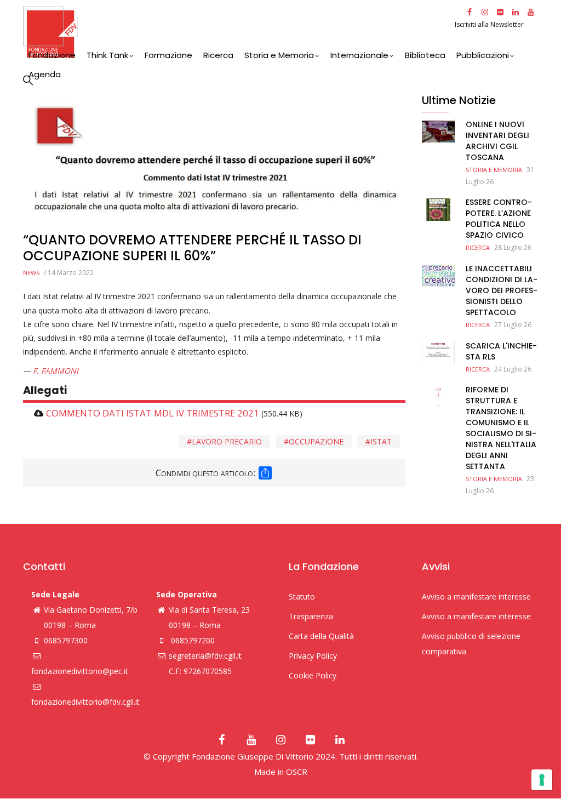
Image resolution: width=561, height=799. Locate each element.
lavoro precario (227, 441)
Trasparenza (311, 616)
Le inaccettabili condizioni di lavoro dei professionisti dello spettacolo (501, 290)
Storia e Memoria (279, 55)
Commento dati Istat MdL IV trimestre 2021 (152, 413)
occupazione (316, 441)
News (31, 273)
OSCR (296, 771)
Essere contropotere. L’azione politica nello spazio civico (499, 219)
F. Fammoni (55, 371)
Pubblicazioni (482, 55)
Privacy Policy (313, 655)
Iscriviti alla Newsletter (490, 24)
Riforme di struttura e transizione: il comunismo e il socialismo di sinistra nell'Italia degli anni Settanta (501, 428)
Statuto (302, 596)
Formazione (168, 55)
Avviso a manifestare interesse (476, 596)
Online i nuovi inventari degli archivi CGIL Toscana (497, 141)
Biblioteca (425, 55)
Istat (381, 441)
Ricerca (218, 55)
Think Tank (107, 55)
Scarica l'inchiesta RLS (501, 351)
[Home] (237, 32)
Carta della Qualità (321, 636)
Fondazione (52, 55)
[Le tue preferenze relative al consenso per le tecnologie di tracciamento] (541, 779)
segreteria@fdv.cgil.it (205, 655)
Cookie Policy (312, 675)
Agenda (44, 74)
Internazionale (359, 55)
